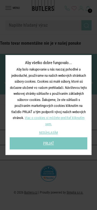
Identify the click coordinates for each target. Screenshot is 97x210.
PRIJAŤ (48, 143)
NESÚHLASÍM (48, 133)
